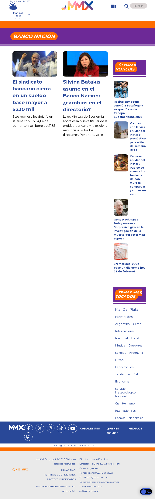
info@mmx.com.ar (97, 477)
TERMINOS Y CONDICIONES (60, 474)
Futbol (119, 360)
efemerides (124, 317)
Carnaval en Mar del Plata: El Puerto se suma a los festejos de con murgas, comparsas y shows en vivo (138, 175)
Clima (137, 324)
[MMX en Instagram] (50, 429)
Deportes (135, 345)
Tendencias (122, 374)
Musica (120, 345)
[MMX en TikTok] (61, 428)
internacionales (125, 410)
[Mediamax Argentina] (20, 469)
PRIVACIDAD (68, 470)
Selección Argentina (129, 352)
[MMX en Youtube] (72, 429)
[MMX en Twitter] (40, 428)
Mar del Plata (126, 309)
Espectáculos (124, 367)
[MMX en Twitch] (28, 437)
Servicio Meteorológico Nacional (125, 392)
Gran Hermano (125, 403)
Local (135, 338)
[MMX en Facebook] (28, 429)
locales (120, 418)
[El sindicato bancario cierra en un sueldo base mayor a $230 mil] (34, 64)
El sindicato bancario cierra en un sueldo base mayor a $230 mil (31, 96)
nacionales (136, 418)
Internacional (124, 331)
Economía (122, 381)
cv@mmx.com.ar (89, 491)
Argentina (122, 324)
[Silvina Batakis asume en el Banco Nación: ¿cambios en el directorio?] (85, 64)
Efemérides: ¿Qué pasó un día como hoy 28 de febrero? (129, 267)
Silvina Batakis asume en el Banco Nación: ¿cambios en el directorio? (82, 96)
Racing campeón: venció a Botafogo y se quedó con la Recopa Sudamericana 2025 (128, 109)
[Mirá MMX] (112, 6)
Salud (137, 374)
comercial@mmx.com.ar (105, 481)
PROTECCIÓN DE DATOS (61, 479)
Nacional (121, 338)
